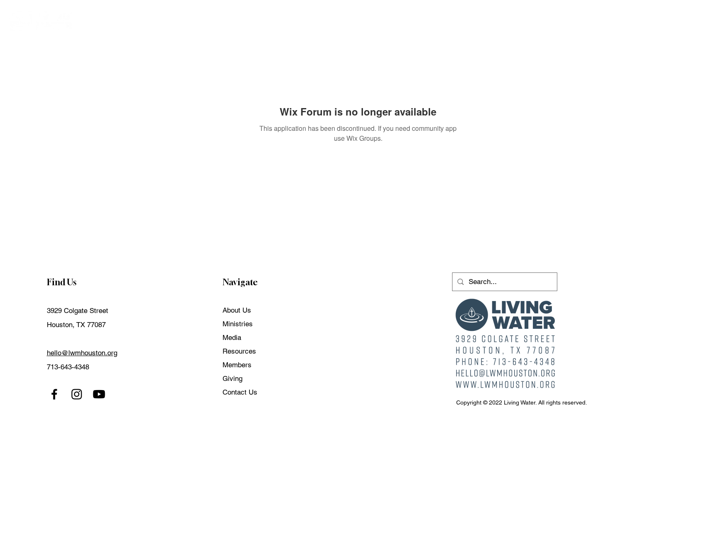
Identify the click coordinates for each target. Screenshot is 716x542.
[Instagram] (77, 394)
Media (232, 337)
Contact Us (240, 392)
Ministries (238, 324)
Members (237, 365)
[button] (539, 21)
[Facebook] (54, 394)
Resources (239, 351)
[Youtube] (99, 394)
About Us (237, 310)
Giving (232, 378)
